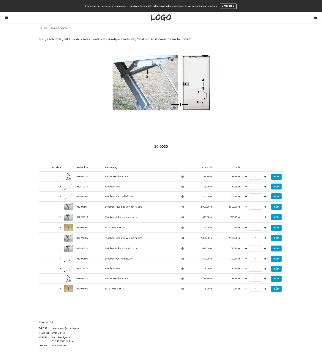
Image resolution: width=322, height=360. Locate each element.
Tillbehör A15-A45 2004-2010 (153, 39)
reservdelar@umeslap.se (65, 328)
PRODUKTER (54, 39)
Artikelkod (82, 167)
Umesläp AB (46, 322)
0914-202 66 (58, 333)
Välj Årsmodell (72, 39)
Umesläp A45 (98, 39)
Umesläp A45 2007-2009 (121, 39)
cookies (134, 6)
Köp (276, 176)
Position (56, 167)
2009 (85, 39)
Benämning (111, 167)
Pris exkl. (207, 167)
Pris (238, 167)
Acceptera (228, 6)
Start (42, 39)
